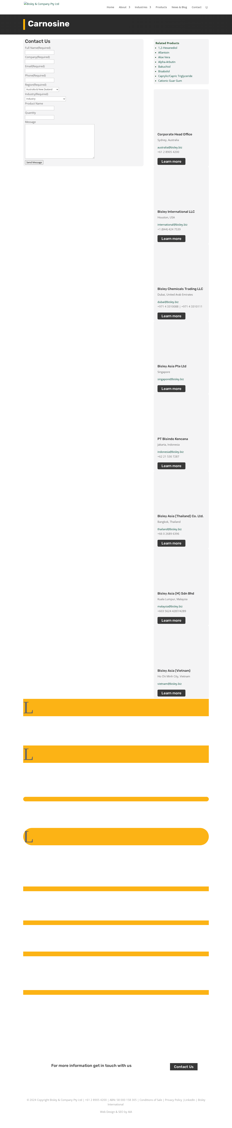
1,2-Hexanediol (167, 48)
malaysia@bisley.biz (170, 606)
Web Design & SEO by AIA (116, 1112)
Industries (141, 7)
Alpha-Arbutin (166, 62)
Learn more (171, 161)
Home (110, 7)
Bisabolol (164, 71)
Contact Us (184, 1067)
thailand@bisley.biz (170, 529)
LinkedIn (189, 1100)
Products (161, 7)
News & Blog (179, 7)
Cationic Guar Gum (170, 80)
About (123, 7)
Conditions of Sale (151, 1100)
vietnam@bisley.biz (170, 683)
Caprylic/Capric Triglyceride (175, 76)
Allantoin (163, 52)
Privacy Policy (173, 1100)
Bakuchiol (164, 66)
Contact (197, 7)
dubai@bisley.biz (168, 302)
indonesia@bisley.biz (171, 452)
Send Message (34, 162)
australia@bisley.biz (170, 147)
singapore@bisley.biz (171, 379)
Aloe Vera (164, 57)
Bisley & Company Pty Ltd (66, 1100)
